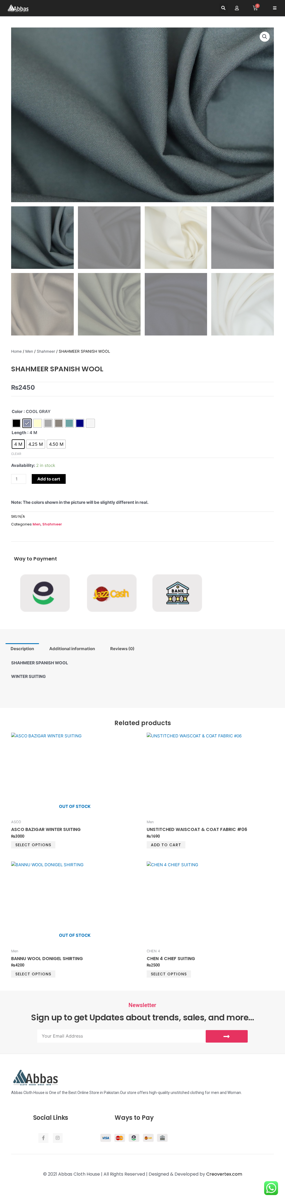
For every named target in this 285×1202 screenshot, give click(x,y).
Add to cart (48, 479)
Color (17, 411)
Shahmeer (46, 351)
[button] (223, 8)
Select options (33, 845)
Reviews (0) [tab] (122, 648)
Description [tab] (22, 648)
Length (19, 432)
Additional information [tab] (72, 648)
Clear (16, 454)
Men (29, 351)
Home (16, 351)
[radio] (16, 423)
